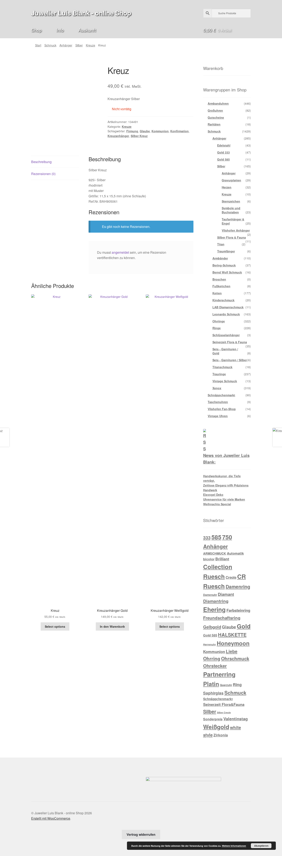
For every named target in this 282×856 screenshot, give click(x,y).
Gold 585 (223, 159)
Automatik (235, 553)
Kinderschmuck (223, 300)
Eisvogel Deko (213, 495)
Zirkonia (220, 735)
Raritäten (214, 124)
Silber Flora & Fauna (231, 237)
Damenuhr (210, 595)
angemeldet (120, 252)
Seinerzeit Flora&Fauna (223, 704)
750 (227, 537)
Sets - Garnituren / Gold (225, 351)
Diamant (226, 594)
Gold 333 (223, 152)
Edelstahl (223, 145)
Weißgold (216, 726)
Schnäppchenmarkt (221, 395)
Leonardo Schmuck (226, 314)
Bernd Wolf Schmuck (227, 272)
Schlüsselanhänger (226, 335)
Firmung (132, 131)
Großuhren (215, 110)
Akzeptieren (261, 846)
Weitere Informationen (234, 845)
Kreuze (90, 45)
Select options (55, 626)
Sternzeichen (231, 201)
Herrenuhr (209, 644)
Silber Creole (224, 712)
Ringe (216, 328)
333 (207, 537)
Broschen (219, 279)
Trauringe (219, 374)
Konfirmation (179, 131)
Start (38, 45)
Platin (211, 684)
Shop (36, 30)
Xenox (216, 388)
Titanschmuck (222, 367)
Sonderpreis (213, 719)
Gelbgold (212, 627)
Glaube (145, 131)
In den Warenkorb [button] (112, 626)
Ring (237, 684)
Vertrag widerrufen (141, 834)
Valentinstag (235, 719)
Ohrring (211, 658)
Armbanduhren (218, 103)
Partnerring (219, 674)
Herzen (226, 187)
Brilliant (222, 559)
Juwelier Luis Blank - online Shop (81, 13)
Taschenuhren (218, 402)
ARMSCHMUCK (214, 553)
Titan (220, 244)
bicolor (208, 559)
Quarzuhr (226, 685)
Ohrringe (218, 321)
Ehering (214, 609)
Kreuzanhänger (118, 136)
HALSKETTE (232, 634)
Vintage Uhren (218, 416)
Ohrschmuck (235, 658)
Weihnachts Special (217, 504)
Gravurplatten (231, 180)
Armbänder (220, 258)
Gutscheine (216, 117)
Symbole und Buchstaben (231, 210)
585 (216, 537)
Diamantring (216, 601)
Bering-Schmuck (224, 265)
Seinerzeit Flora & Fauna (229, 342)
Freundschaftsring (222, 618)
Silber (79, 45)
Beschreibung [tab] (41, 161)
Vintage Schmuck (224, 381)
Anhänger (65, 45)
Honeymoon (233, 643)
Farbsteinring (238, 610)
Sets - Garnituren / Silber (229, 360)
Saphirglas (213, 693)
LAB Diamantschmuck (228, 307)
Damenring (238, 586)
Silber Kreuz (139, 136)
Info (60, 30)
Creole (231, 577)
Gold (244, 626)
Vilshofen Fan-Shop (222, 409)
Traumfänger (226, 251)
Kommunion (160, 131)
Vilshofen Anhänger (236, 230)
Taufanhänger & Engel (233, 221)
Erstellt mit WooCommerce (50, 818)
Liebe (231, 651)
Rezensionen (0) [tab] (43, 173)
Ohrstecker (215, 665)
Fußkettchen (221, 286)
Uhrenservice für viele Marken (224, 499)
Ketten (217, 293)
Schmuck (50, 45)
